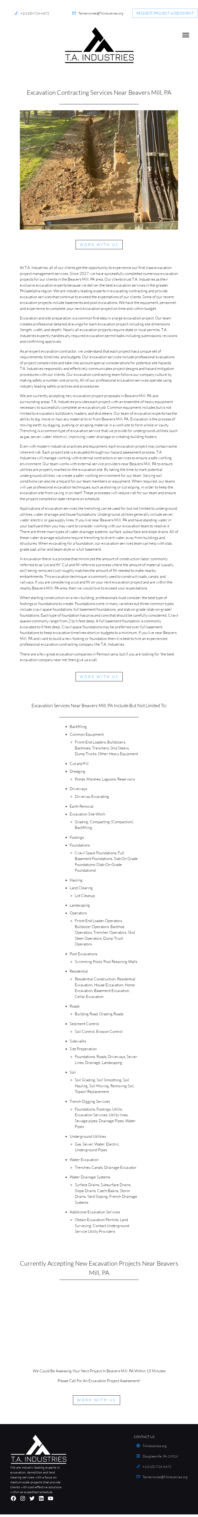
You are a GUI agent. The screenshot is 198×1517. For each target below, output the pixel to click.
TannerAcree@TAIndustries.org (100, 13)
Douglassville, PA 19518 (160, 1456)
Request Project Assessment (165, 13)
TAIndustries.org (155, 1446)
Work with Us (99, 244)
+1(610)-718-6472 (34, 13)
